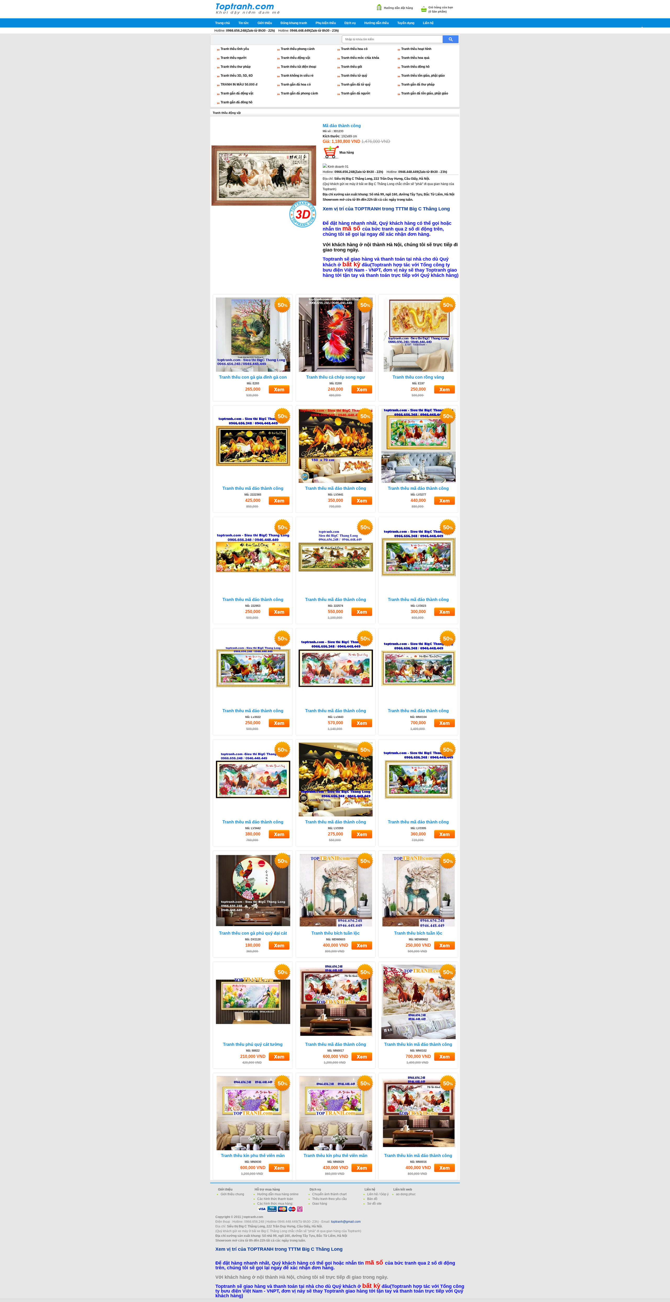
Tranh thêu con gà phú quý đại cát (253, 933)
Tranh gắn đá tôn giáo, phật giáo (424, 93)
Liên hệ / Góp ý (378, 1194)
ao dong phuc (406, 1194)
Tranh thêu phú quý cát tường (253, 1044)
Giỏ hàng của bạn (440, 7)
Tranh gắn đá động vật (237, 93)
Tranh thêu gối (351, 67)
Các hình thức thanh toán (275, 1199)
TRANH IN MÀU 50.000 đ (239, 84)
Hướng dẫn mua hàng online (278, 1194)
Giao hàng (319, 1203)
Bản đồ (372, 1199)
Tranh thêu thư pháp (235, 67)
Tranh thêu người (233, 58)
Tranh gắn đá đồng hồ (236, 102)
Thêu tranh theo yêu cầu (329, 1199)
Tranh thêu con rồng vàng (418, 377)
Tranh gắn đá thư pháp (417, 84)
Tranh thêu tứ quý (354, 75)
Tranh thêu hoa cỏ (354, 49)
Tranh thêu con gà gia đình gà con (253, 377)
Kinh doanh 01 (338, 167)
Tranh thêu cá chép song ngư (335, 377)
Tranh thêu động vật (295, 58)
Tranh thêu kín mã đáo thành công (418, 1044)
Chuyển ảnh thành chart (329, 1194)
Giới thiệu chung (232, 1194)
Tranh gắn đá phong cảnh (299, 93)
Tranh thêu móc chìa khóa (360, 58)
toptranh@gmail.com (346, 1222)
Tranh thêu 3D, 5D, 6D (237, 75)
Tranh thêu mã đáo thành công (252, 488)
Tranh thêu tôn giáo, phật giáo (423, 75)
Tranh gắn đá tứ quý (356, 84)
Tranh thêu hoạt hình (416, 49)
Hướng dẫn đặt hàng (398, 7)
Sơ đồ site (374, 1203)
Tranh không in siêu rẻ (297, 75)
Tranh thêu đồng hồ (415, 67)
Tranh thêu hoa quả (415, 58)
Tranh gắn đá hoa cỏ (296, 84)
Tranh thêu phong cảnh (298, 49)
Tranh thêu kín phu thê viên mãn (253, 1155)
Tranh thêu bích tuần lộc (335, 933)
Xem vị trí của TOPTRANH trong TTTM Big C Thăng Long (386, 208)
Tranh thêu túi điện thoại (298, 67)
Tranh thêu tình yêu (235, 49)
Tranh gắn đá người (355, 93)
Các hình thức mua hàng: (275, 1203)
